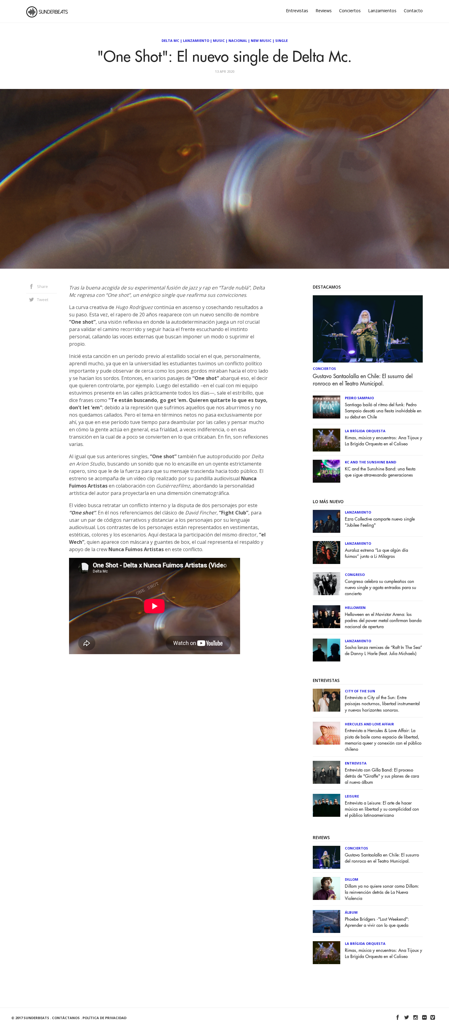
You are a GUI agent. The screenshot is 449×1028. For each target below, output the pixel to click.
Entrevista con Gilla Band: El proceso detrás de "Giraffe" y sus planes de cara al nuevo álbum (382, 776)
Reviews (324, 10)
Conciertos (350, 10)
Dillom (351, 879)
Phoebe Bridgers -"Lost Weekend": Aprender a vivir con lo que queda (377, 922)
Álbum (351, 912)
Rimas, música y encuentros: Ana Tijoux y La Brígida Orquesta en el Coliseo (383, 441)
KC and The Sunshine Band (370, 462)
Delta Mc (170, 40)
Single (281, 40)
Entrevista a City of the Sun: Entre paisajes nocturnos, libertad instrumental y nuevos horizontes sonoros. (382, 703)
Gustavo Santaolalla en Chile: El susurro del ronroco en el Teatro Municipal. (363, 380)
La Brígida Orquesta (365, 431)
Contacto (413, 10)
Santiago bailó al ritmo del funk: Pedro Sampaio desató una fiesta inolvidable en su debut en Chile (383, 411)
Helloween (355, 607)
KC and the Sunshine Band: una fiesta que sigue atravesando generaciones (380, 472)
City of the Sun (360, 691)
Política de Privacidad (104, 1017)
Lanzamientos (382, 10)
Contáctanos (66, 1017)
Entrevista (356, 763)
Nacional (237, 40)
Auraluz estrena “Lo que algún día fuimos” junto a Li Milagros (376, 553)
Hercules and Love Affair (369, 724)
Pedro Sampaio (359, 398)
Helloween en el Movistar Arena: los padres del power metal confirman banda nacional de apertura (383, 620)
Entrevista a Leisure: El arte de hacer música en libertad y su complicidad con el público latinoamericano (382, 809)
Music (219, 40)
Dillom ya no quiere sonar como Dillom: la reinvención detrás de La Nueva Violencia (382, 892)
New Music (261, 40)
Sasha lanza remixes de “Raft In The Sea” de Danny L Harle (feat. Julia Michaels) (383, 650)
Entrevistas (297, 10)
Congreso (355, 574)
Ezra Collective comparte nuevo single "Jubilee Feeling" (380, 522)
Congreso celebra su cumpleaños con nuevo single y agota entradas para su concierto (380, 587)
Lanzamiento (196, 40)
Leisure (352, 796)
